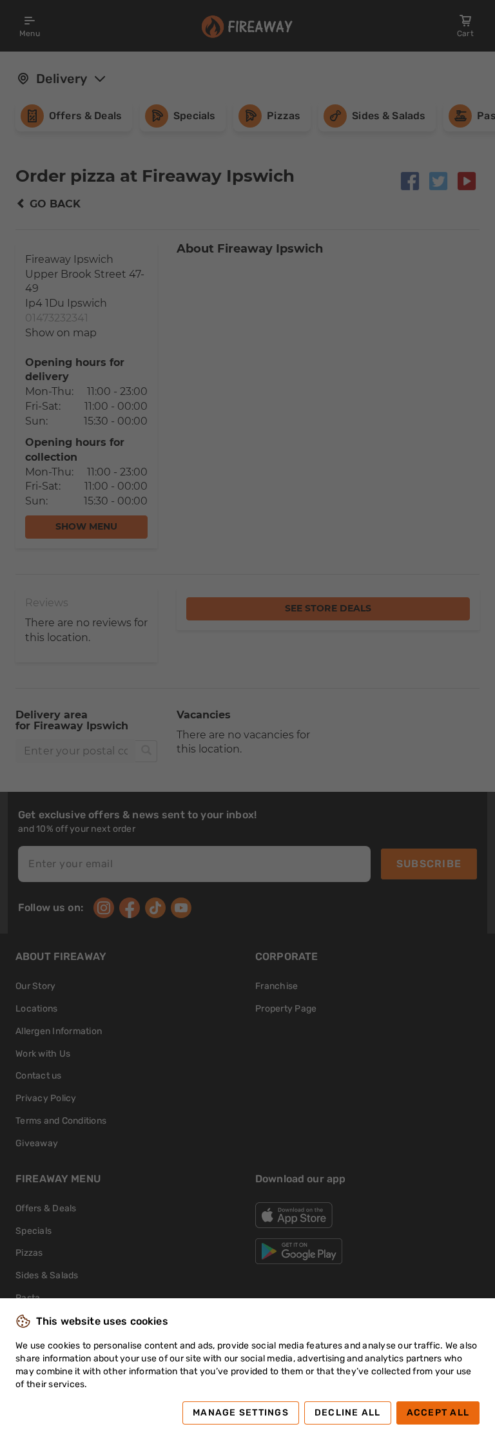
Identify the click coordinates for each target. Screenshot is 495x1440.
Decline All (348, 1412)
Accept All (438, 1412)
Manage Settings (241, 1412)
